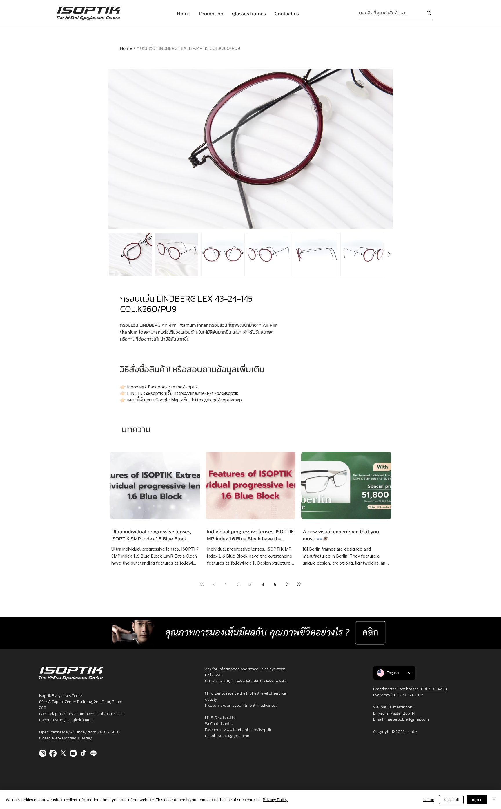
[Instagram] (42, 753)
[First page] (202, 584)
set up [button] (428, 799)
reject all (451, 799)
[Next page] (287, 584)
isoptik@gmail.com (234, 736)
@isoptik (227, 718)
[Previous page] (214, 584)
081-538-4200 (434, 689)
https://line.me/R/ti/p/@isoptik (206, 393)
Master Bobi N (402, 713)
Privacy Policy (275, 799)
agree (477, 799)
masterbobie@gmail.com (407, 719)
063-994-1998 (273, 681)
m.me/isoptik (184, 387)
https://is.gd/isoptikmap (217, 400)
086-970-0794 (244, 681)
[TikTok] (83, 753)
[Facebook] (53, 753)
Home (126, 48)
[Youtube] (73, 753)
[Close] (494, 799)
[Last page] (299, 584)
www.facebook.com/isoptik (247, 730)
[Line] (93, 753)
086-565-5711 (217, 681)
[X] (63, 753)
